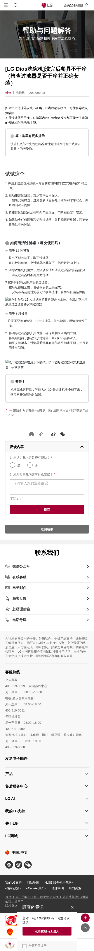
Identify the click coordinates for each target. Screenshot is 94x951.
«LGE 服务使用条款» (58, 882)
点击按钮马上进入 (47, 931)
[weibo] (53, 434)
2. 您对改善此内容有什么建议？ (32, 474)
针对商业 (75, 888)
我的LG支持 (13, 882)
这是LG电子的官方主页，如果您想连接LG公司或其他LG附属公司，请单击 (46, 899)
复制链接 (40, 434)
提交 (47, 509)
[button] (47, 786)
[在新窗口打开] (9, 865)
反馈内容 (17, 447)
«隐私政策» (13, 888)
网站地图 (33, 882)
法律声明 (58, 888)
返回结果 (47, 529)
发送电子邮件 (16, 758)
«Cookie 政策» (36, 888)
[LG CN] (62, 434)
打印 (31, 434)
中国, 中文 (20, 852)
